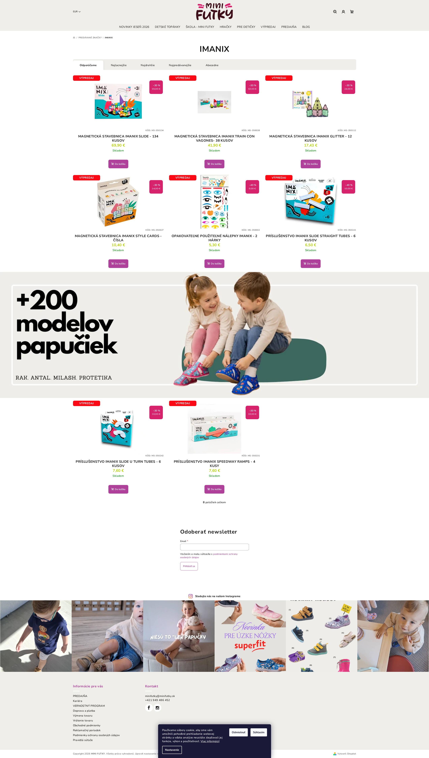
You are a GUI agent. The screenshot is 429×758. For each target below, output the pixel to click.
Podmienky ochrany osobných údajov (96, 735)
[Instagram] (157, 708)
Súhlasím (258, 732)
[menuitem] (134, 27)
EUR (75, 11)
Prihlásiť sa (189, 566)
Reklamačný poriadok (87, 730)
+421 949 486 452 (157, 700)
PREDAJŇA (80, 696)
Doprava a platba (84, 711)
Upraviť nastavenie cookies (150, 753)
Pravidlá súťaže (83, 740)
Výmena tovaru (83, 716)
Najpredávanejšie (180, 65)
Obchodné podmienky (86, 725)
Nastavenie (172, 750)
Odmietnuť (238, 732)
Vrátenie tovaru (83, 720)
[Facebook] (149, 708)
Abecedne (212, 65)
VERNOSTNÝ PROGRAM (89, 706)
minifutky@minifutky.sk (160, 696)
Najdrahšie (148, 65)
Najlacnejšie (119, 65)
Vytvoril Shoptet (346, 753)
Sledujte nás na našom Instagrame (218, 596)
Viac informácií (210, 741)
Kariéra (77, 701)
